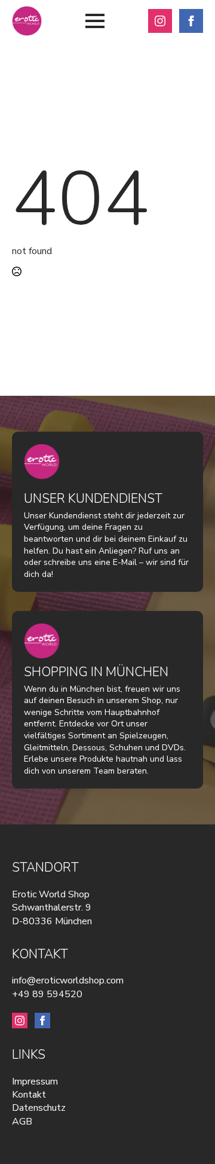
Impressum (35, 1081)
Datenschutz (39, 1107)
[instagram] (160, 21)
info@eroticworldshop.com (68, 980)
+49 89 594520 (47, 994)
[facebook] (191, 21)
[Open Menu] (95, 20)
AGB (22, 1121)
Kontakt (29, 1094)
